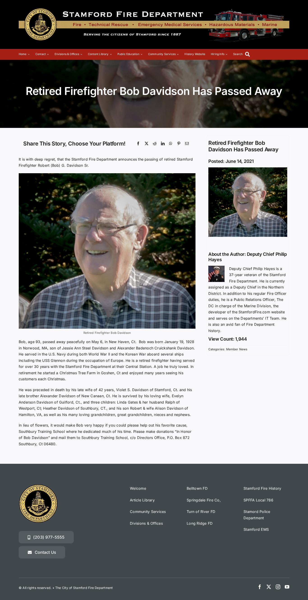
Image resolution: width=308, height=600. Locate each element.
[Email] (187, 144)
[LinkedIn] (163, 144)
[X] (147, 144)
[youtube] (287, 587)
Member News (237, 349)
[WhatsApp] (171, 144)
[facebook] (259, 587)
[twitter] (269, 587)
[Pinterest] (179, 144)
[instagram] (278, 587)
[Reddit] (155, 144)
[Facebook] (138, 144)
